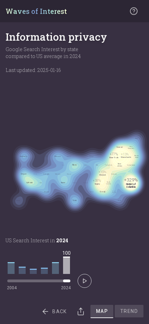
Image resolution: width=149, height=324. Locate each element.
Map (102, 311)
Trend (129, 311)
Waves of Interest (36, 11)
